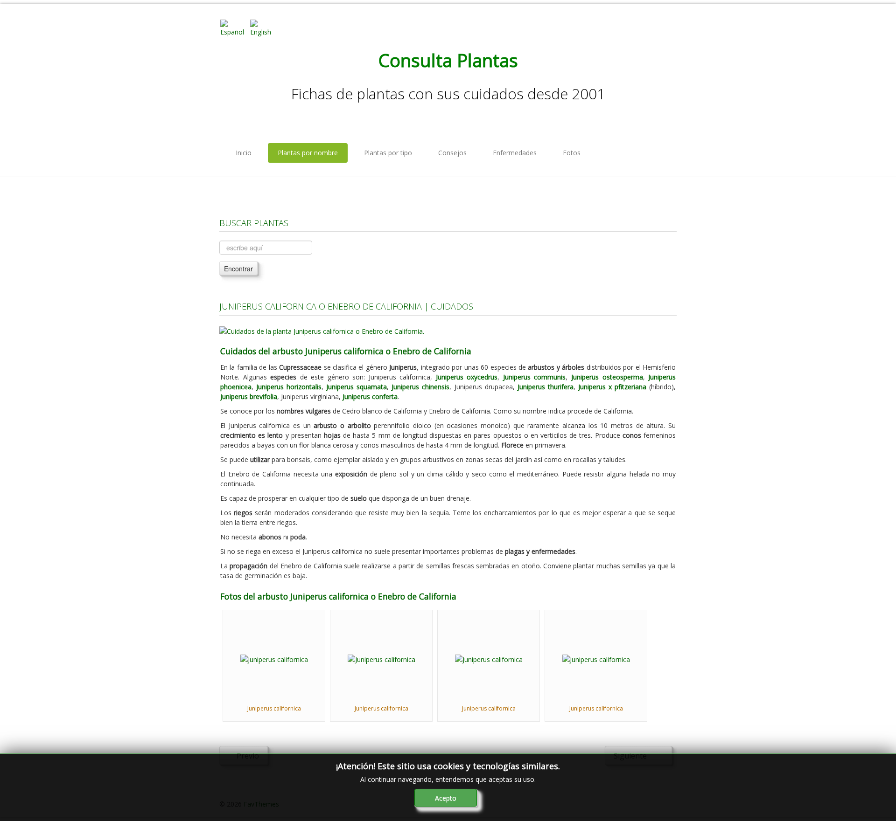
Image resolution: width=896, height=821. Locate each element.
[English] (264, 27)
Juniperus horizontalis (289, 386)
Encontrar (238, 268)
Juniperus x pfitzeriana (612, 386)
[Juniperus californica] (274, 658)
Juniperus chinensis (420, 386)
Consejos (452, 152)
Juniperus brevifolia (248, 396)
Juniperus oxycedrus (467, 377)
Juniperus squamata (356, 386)
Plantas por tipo (388, 152)
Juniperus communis (534, 377)
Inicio (244, 152)
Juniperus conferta (370, 396)
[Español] (234, 27)
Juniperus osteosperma (607, 377)
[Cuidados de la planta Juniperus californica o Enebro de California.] (321, 330)
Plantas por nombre (308, 152)
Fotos (572, 152)
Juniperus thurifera (546, 386)
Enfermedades (515, 152)
